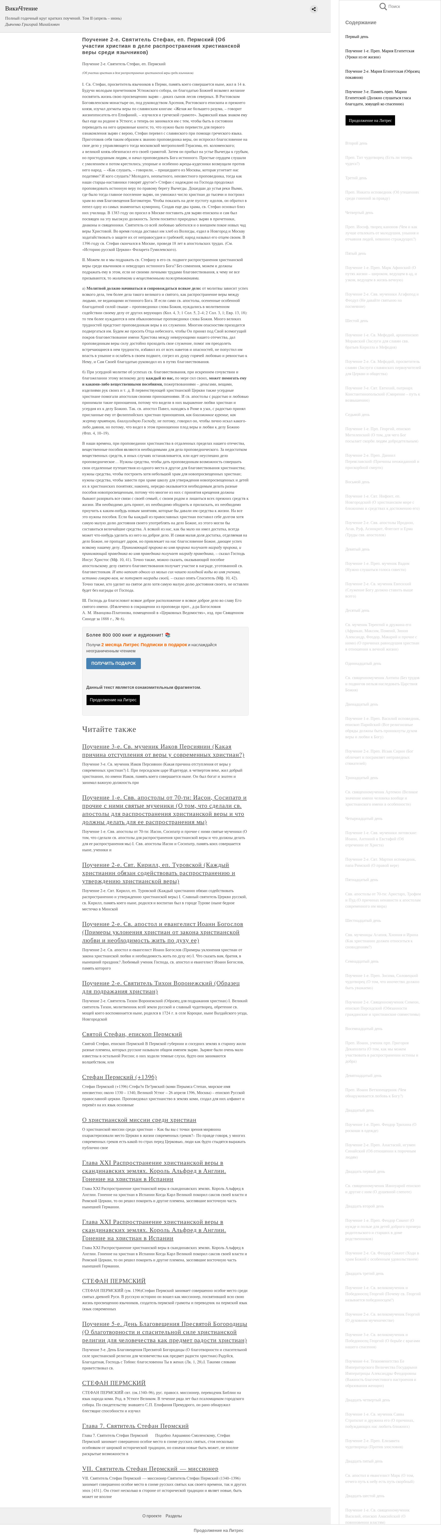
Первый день (356, 36)
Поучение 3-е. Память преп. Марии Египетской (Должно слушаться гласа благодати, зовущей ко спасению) (378, 97)
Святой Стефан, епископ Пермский (132, 1034)
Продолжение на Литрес (370, 120)
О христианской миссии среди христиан (139, 1119)
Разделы (174, 1516)
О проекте (152, 1516)
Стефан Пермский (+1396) (119, 1077)
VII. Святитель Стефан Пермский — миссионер (150, 1468)
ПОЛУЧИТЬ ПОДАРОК (113, 663)
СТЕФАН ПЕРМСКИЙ (114, 1281)
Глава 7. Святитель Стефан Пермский (135, 1425)
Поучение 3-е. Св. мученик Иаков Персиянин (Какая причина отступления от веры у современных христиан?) (163, 750)
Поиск (389, 6)
